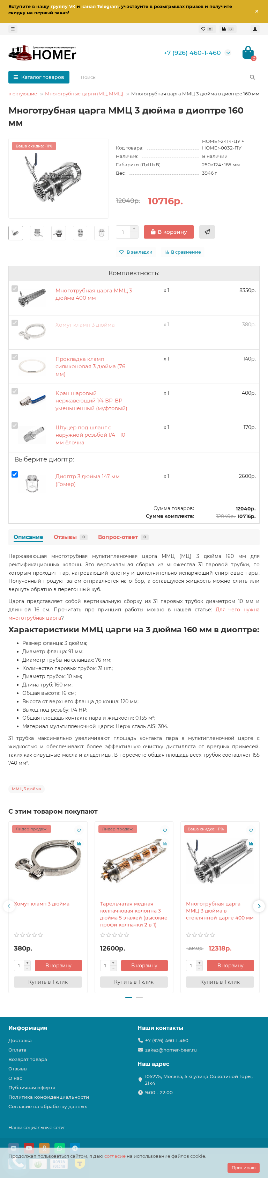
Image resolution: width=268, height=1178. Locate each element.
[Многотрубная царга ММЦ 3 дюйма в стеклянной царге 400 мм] (220, 861)
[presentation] (9, 906)
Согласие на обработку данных (47, 1106)
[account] (255, 29)
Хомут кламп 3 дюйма (41, 904)
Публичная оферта (31, 1087)
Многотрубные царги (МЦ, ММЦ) (84, 93)
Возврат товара (27, 1059)
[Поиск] (252, 77)
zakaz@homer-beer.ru (171, 1050)
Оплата (17, 1050)
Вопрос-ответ (122, 537)
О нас (15, 1078)
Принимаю (243, 1167)
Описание (28, 537)
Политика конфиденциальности (48, 1097)
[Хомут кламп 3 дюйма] (48, 861)
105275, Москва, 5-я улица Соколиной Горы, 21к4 (199, 1080)
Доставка (20, 1040)
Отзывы (69, 537)
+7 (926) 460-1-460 (192, 52)
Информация (27, 1028)
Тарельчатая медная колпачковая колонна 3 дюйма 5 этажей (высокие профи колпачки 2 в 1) (134, 914)
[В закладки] (79, 830)
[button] (128, 997)
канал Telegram (100, 6)
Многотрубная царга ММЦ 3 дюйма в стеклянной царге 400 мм (220, 911)
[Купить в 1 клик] (207, 232)
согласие (115, 1156)
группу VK (63, 6)
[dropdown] (12, 29)
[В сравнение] (79, 843)
